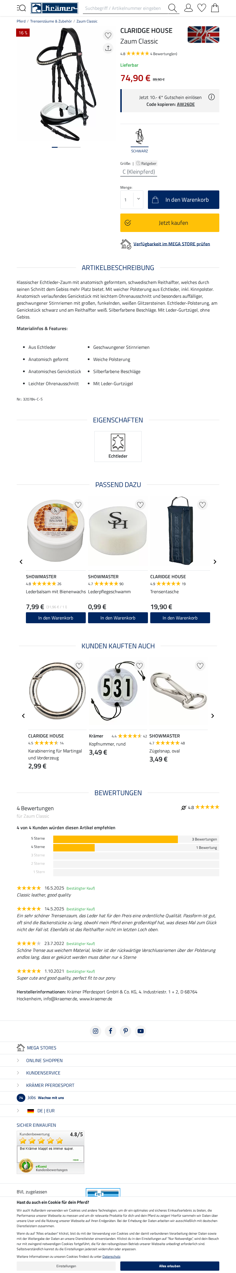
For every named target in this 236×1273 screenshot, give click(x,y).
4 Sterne (38, 846)
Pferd (21, 21)
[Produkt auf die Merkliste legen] (108, 35)
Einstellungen (66, 1266)
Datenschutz (111, 1256)
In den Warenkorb (55, 617)
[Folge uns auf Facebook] (110, 1031)
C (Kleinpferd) (139, 171)
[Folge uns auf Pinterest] (125, 1031)
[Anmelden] (188, 6)
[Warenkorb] (215, 6)
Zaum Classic (87, 21)
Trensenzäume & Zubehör (51, 21)
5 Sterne (38, 838)
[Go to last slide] (21, 562)
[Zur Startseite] (54, 7)
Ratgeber (149, 163)
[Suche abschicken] (174, 8)
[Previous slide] (125, 141)
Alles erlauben (169, 1266)
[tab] (55, 147)
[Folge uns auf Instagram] (95, 1031)
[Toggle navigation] (21, 7)
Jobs (41, 1097)
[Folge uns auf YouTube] (140, 1031)
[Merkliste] (201, 6)
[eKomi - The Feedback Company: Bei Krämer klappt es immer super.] (50, 1151)
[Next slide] (214, 141)
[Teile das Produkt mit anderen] (108, 48)
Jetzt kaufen (173, 222)
